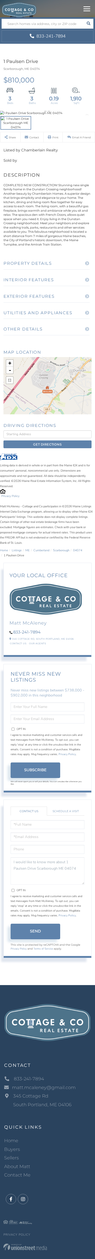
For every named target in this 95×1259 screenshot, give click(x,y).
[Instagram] (23, 1199)
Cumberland (41, 550)
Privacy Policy (10, 496)
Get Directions (47, 444)
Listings (17, 550)
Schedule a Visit (66, 811)
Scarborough (61, 550)
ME (27, 550)
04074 (77, 550)
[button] (88, 24)
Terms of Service (43, 948)
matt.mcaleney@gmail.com (44, 1087)
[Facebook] (11, 1199)
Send (35, 931)
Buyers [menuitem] (12, 1149)
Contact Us (18, 643)
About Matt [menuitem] (17, 1166)
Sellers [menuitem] (11, 1158)
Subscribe (35, 770)
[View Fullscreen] (9, 380)
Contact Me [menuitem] (17, 1175)
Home (4, 550)
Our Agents (37, 643)
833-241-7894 (50, 36)
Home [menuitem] (11, 1140)
